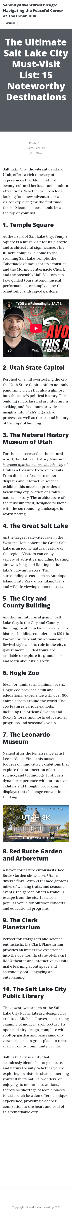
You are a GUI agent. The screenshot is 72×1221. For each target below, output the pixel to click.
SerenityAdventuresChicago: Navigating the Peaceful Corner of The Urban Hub (33, 10)
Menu (9, 23)
